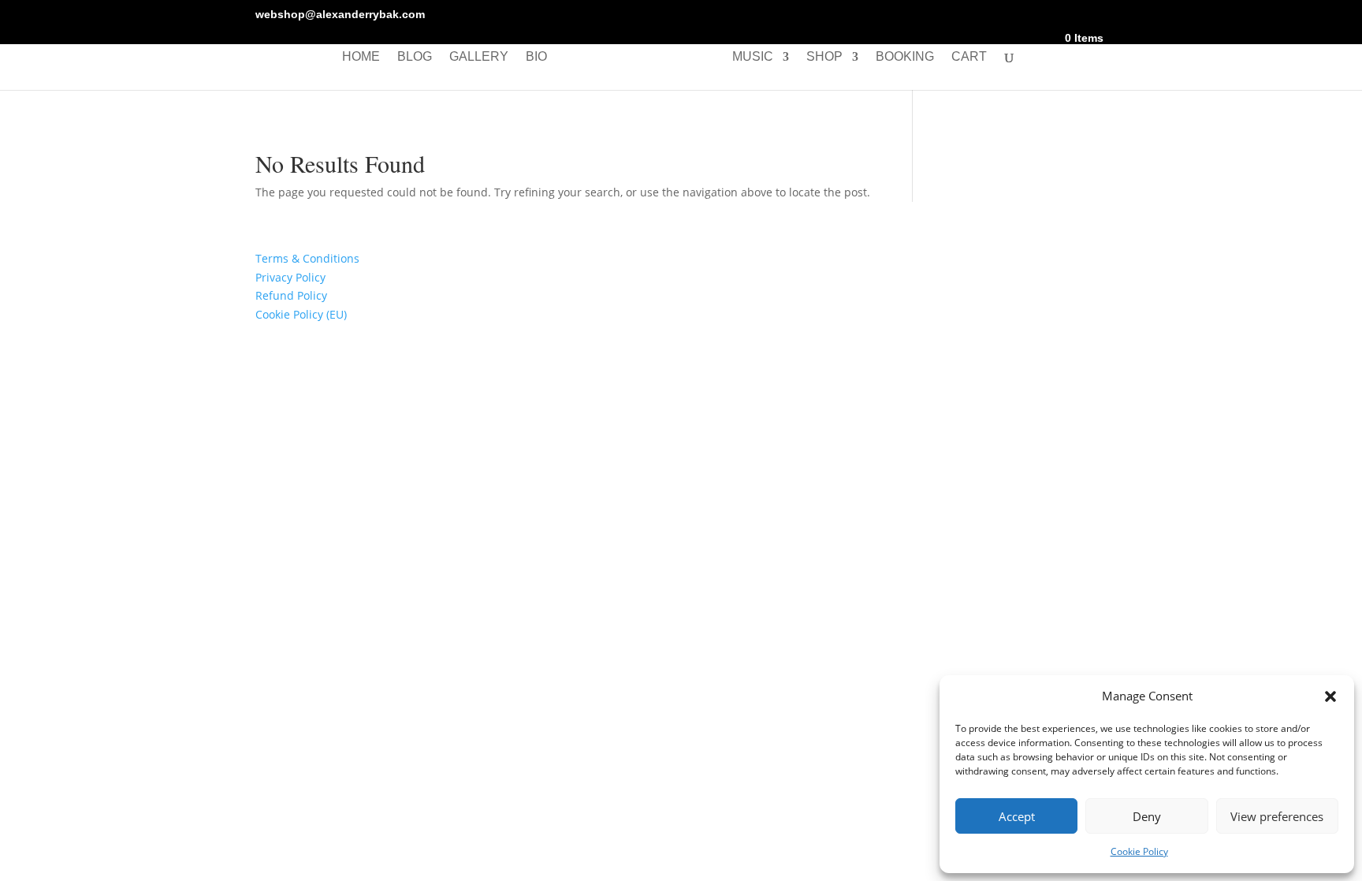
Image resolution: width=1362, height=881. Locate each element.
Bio (536, 57)
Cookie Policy (1139, 851)
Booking (905, 57)
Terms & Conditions (307, 258)
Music (752, 57)
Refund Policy (291, 295)
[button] (1330, 696)
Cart (969, 57)
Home (361, 57)
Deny (1147, 816)
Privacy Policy (290, 277)
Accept (1017, 816)
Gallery (478, 57)
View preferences (1276, 816)
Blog (414, 57)
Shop (824, 57)
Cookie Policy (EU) (301, 314)
